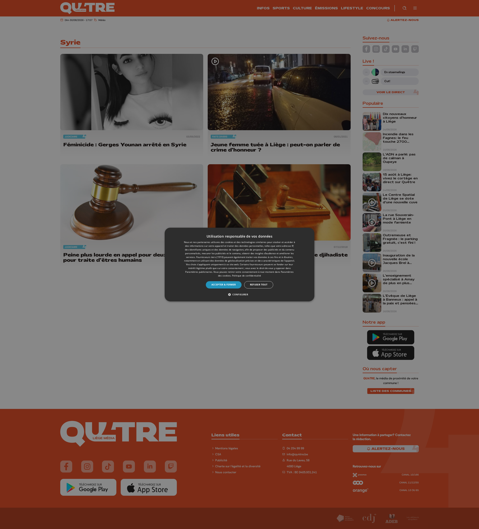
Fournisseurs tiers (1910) (210, 257)
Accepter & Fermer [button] (223, 284)
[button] (239, 294)
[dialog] (239, 264)
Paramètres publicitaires (198, 271)
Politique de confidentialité (246, 275)
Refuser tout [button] (259, 284)
